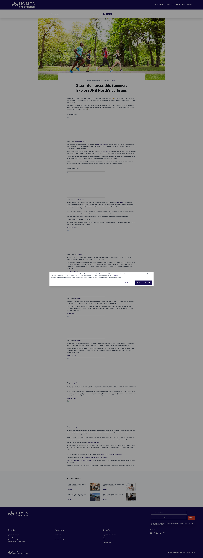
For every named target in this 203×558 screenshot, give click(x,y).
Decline (139, 282)
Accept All (147, 282)
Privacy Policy (116, 275)
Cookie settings (129, 282)
